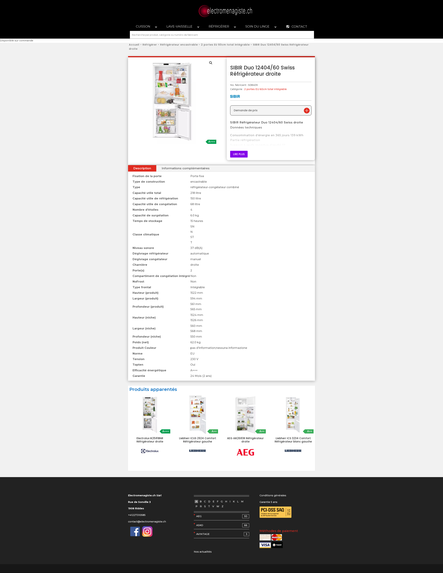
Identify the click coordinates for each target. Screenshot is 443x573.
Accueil (134, 44)
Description (142, 168)
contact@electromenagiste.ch (147, 521)
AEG (221, 516)
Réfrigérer (150, 44)
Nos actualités (203, 551)
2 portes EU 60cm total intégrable (225, 44)
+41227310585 (137, 515)
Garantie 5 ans (268, 502)
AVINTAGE (221, 534)
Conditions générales (273, 495)
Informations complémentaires (186, 168)
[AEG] (245, 452)
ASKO (221, 525)
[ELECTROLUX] (150, 451)
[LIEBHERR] (197, 450)
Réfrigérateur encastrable (179, 44)
